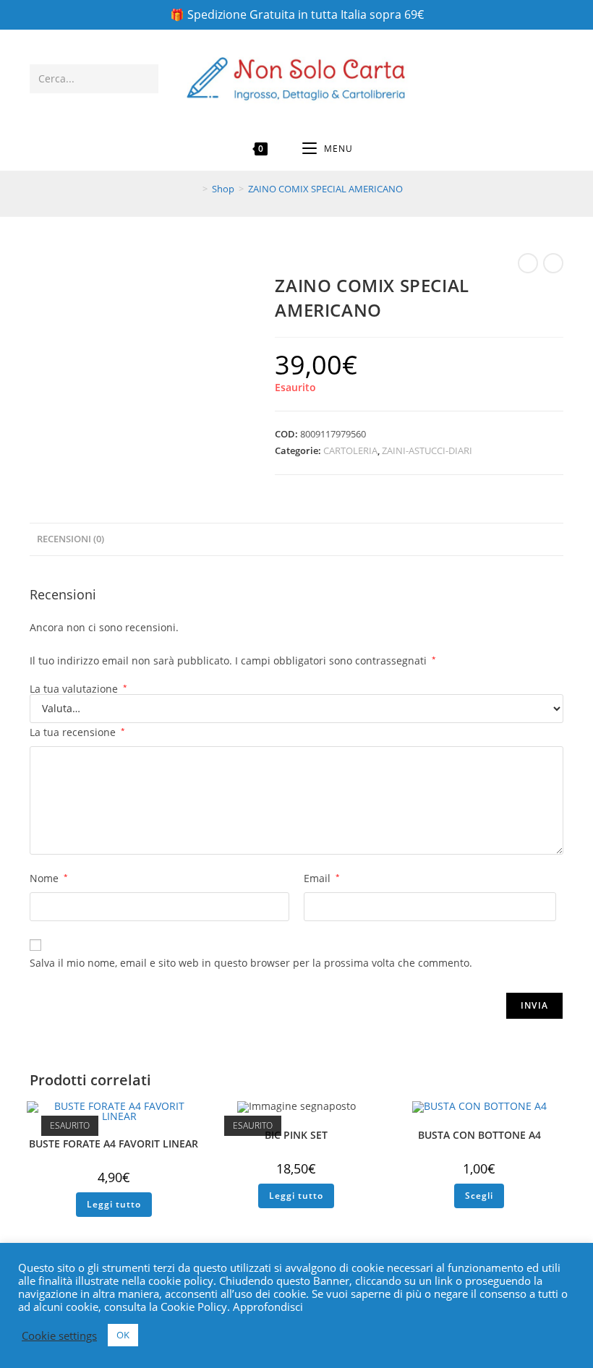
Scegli (479, 1195)
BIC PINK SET (296, 1135)
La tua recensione (77, 732)
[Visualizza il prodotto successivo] (553, 263)
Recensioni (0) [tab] (70, 539)
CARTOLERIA (350, 450)
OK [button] (122, 1334)
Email (322, 878)
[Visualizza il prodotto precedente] (528, 263)
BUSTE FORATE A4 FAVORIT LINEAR (113, 1143)
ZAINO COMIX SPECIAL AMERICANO (325, 188)
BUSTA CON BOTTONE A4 (479, 1135)
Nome (49, 878)
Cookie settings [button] (59, 1335)
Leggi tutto (114, 1204)
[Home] (194, 188)
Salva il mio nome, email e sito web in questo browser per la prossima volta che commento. (251, 963)
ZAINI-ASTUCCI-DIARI (427, 450)
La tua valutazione (78, 689)
